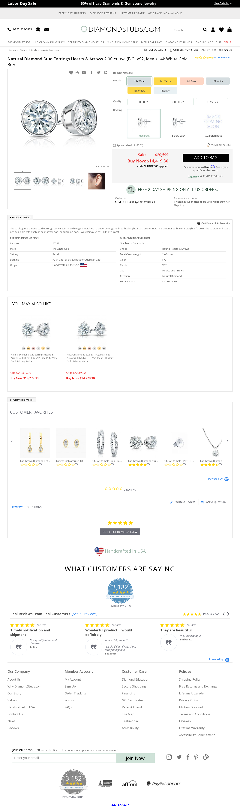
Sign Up (70, 686)
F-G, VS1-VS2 (212, 102)
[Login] (213, 29)
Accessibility (130, 728)
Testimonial (130, 721)
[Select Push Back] (144, 122)
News (11, 721)
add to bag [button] (205, 157)
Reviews (13, 728)
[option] (22, 180)
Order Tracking (75, 693)
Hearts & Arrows (50, 50)
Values (12, 700)
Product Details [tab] (20, 217)
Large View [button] (100, 166)
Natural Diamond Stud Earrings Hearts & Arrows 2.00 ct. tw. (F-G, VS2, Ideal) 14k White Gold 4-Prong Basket (34, 358)
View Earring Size (220, 145)
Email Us (227, 50)
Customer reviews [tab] (21, 400)
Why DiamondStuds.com (24, 686)
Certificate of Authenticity (215, 223)
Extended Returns (102, 13)
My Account (73, 679)
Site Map (128, 714)
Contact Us (15, 714)
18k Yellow (139, 90)
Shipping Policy (189, 679)
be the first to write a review (120, 531)
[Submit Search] (205, 30)
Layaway (185, 721)
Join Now (135, 758)
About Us (14, 679)
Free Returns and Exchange (198, 686)
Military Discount (191, 707)
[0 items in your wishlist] (221, 29)
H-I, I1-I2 (143, 102)
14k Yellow (165, 81)
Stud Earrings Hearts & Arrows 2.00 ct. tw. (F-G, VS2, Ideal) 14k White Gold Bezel (98, 61)
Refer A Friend (132, 707)
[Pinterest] (196, 759)
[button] (71, 73)
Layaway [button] (193, 176)
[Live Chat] (38, 29)
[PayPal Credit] (164, 783)
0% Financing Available (165, 13)
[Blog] (206, 759)
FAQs (68, 707)
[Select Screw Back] (178, 122)
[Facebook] (188, 759)
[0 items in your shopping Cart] (229, 29)
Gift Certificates (132, 700)
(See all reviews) (84, 614)
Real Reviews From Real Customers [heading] (40, 613)
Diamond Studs (28, 50)
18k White (218, 81)
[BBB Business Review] (105, 783)
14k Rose (191, 81)
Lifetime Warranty (192, 728)
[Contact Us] (46, 29)
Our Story (14, 693)
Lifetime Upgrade (132, 13)
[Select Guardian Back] (213, 122)
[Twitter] (179, 759)
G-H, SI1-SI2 (178, 102)
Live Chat (211, 50)
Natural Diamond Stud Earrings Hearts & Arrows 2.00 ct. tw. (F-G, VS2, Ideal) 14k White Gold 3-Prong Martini (90, 358)
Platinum (165, 90)
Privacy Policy (188, 700)
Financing (128, 693)
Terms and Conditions (194, 714)
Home (12, 50)
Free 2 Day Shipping (72, 13)
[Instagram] (169, 759)
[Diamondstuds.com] (120, 29)
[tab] (182, 502)
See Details (221, 3)
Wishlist (70, 700)
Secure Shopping (134, 686)
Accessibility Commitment (197, 735)
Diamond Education (135, 679)
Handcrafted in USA (125, 551)
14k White (139, 81)
